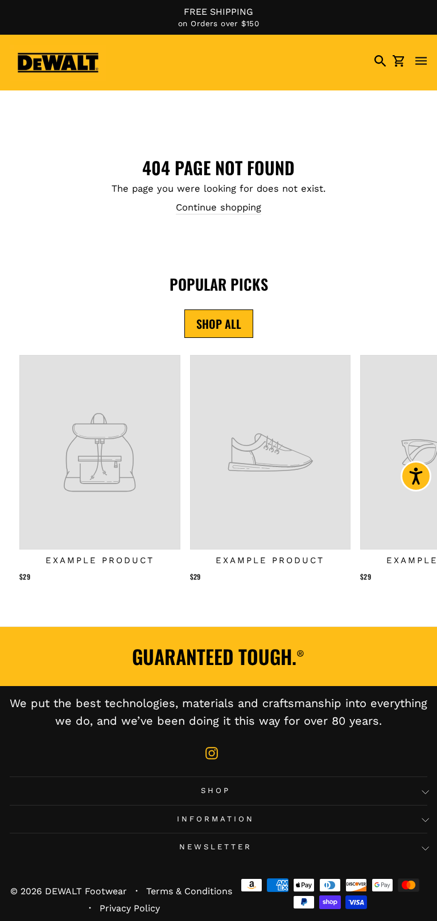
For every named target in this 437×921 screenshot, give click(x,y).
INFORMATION (215, 819)
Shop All (218, 323)
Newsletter (215, 846)
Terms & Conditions (189, 891)
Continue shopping (218, 207)
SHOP (215, 790)
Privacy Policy (130, 908)
